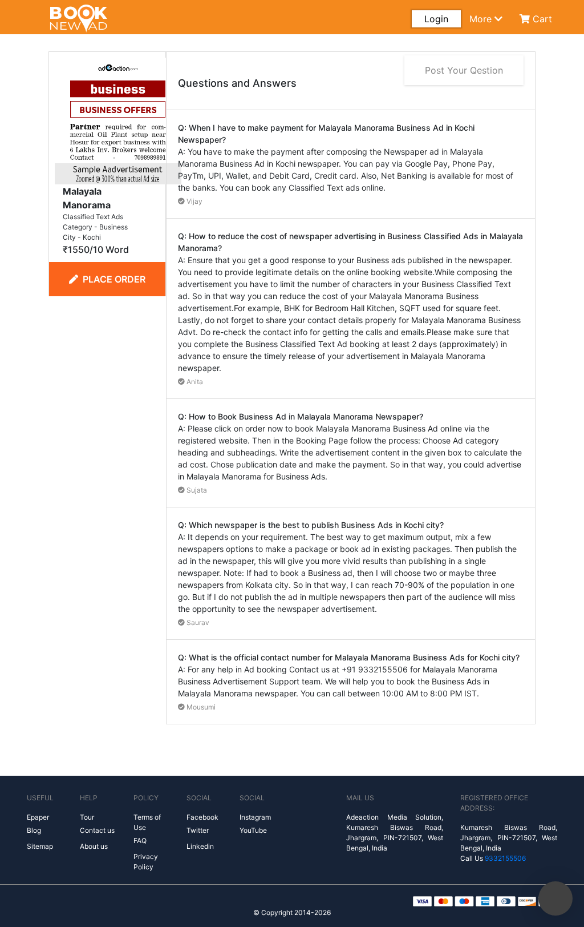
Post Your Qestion (464, 70)
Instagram (255, 817)
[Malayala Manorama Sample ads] (118, 120)
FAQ (140, 840)
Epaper (38, 817)
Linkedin (200, 846)
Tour (87, 817)
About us (94, 846)
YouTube (253, 830)
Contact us (97, 830)
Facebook (202, 817)
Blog (34, 830)
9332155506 (505, 858)
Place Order (114, 279)
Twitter (197, 830)
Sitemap (40, 846)
